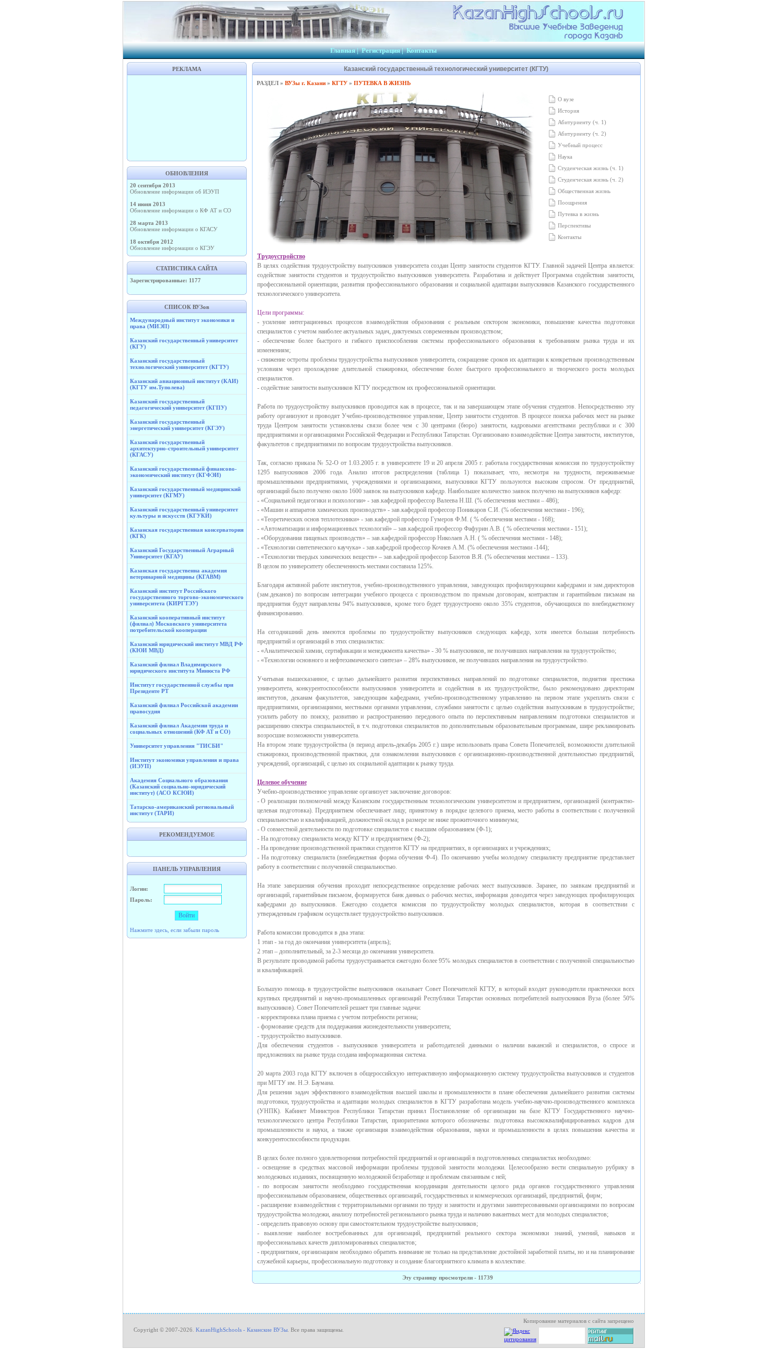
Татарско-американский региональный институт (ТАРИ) (182, 810)
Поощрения (571, 202)
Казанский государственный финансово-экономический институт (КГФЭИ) (183, 471)
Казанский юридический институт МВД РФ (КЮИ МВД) (186, 647)
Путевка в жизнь (577, 214)
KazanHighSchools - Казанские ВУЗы (241, 1330)
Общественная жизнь (583, 191)
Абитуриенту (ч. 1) (581, 122)
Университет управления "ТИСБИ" (176, 746)
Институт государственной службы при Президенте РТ (181, 688)
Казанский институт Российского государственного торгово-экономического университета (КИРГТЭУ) (187, 597)
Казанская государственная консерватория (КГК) (187, 533)
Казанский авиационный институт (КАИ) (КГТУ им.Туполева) (184, 384)
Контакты (421, 50)
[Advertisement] (187, 117)
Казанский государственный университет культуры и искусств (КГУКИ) (184, 512)
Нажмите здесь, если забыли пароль (174, 930)
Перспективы (573, 225)
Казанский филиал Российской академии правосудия (184, 708)
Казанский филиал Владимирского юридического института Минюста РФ (180, 667)
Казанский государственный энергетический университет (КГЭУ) (177, 425)
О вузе (565, 99)
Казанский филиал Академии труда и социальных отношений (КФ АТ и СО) (180, 728)
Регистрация (381, 50)
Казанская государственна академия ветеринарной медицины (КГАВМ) (178, 573)
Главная (342, 50)
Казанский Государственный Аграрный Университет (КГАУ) (182, 553)
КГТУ (339, 83)
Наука (564, 156)
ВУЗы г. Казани (305, 83)
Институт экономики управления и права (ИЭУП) (184, 763)
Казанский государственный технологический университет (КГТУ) (179, 363)
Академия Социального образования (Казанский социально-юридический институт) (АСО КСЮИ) (179, 786)
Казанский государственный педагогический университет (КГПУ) (178, 404)
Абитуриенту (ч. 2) (581, 133)
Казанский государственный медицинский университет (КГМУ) (185, 492)
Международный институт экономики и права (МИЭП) (182, 323)
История (567, 110)
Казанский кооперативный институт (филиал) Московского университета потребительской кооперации (178, 623)
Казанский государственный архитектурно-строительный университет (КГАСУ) (184, 448)
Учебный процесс (579, 145)
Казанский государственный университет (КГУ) (184, 343)
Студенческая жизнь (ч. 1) (590, 168)
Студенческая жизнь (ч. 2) (590, 179)
